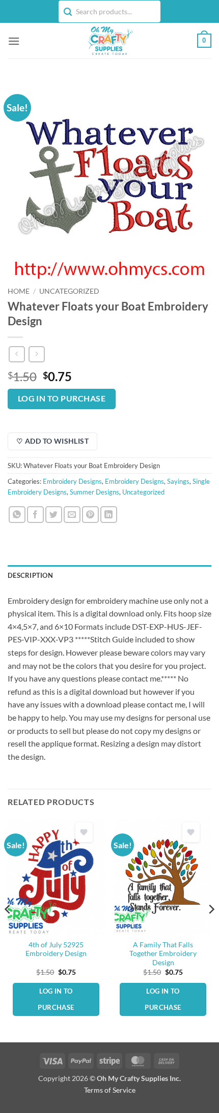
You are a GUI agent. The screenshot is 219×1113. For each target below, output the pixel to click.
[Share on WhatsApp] (17, 514)
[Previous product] (36, 354)
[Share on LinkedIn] (108, 514)
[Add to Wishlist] (84, 832)
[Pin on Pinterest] (90, 514)
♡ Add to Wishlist (52, 441)
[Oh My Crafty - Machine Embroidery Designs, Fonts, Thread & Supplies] (109, 40)
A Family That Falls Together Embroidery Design (163, 954)
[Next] (211, 929)
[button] (14, 40)
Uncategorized (69, 291)
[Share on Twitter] (53, 514)
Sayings (178, 481)
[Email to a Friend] (72, 514)
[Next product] (16, 354)
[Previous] (8, 929)
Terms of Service (109, 1090)
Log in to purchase (61, 398)
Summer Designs (94, 492)
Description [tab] (30, 575)
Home (19, 291)
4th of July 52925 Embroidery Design (56, 949)
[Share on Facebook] (35, 514)
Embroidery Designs (72, 481)
